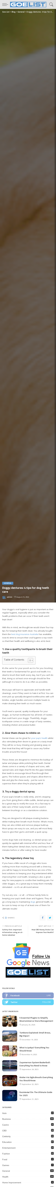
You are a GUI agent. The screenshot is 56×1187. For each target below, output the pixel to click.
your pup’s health (39, 738)
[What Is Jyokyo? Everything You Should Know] (9, 1050)
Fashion (6, 1153)
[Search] (51, 4)
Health (5, 1177)
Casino (5, 1125)
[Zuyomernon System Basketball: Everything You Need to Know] (9, 1065)
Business (6, 1119)
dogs (32, 901)
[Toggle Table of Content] (29, 660)
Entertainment (9, 1148)
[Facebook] (43, 918)
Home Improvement (11, 1182)
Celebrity (6, 1136)
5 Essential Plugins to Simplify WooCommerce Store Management (36, 1019)
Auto (4, 1113)
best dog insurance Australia (24, 634)
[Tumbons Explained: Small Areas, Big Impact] (9, 1036)
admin (9, 597)
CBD (4, 1130)
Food (4, 1159)
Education (7, 1142)
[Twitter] (50, 918)
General (7, 583)
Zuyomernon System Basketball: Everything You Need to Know (34, 1064)
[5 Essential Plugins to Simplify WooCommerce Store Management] (9, 1021)
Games (5, 1165)
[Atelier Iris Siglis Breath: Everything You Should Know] (9, 1080)
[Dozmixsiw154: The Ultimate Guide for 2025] (9, 1095)
